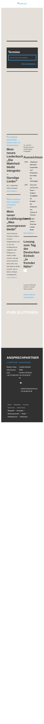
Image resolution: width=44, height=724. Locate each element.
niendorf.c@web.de (25, 372)
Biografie (11, 410)
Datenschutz (21, 407)
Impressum (11, 407)
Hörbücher (24, 417)
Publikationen (12, 417)
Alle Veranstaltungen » (28, 64)
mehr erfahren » (12, 191)
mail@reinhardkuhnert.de (29, 388)
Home (10, 405)
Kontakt (25, 405)
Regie (24, 414)
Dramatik (20, 410)
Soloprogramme (13, 414)
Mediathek (17, 405)
